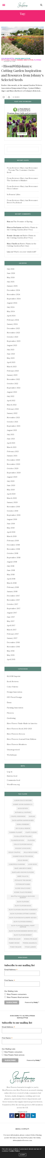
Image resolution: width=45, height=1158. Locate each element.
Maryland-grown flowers (23, 872)
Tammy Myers (14, 943)
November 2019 (13, 506)
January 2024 (12, 324)
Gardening (11, 718)
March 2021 (11, 447)
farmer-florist (15, 832)
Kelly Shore (23, 860)
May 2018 (10, 574)
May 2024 (11, 311)
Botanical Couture (23, 812)
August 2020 (12, 477)
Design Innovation (22, 58)
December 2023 (13, 328)
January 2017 (12, 638)
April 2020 (11, 494)
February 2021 (13, 451)
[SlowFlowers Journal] (22, 4)
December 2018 (13, 545)
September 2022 (13, 388)
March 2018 (11, 583)
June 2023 (11, 354)
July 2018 (10, 566)
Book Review (23, 808)
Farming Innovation (25, 60)
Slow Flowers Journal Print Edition (21, 739)
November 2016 (13, 647)
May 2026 (11, 277)
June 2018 (11, 570)
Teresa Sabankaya (30, 943)
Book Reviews (12, 681)
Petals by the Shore (23, 880)
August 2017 (12, 613)
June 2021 (11, 439)
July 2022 (10, 396)
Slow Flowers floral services (18, 997)
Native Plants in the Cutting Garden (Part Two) (22, 228)
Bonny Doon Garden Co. (22, 804)
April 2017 (11, 625)
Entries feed (12, 776)
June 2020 (11, 485)
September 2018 (13, 557)
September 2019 (13, 515)
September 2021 (13, 426)
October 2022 (12, 383)
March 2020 (12, 498)
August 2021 (12, 430)
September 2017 (13, 608)
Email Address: (10, 969)
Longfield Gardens (17, 864)
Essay (9, 702)
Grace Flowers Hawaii (23, 844)
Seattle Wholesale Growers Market (23, 897)
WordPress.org (13, 784)
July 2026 (10, 269)
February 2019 (13, 540)
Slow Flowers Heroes (16, 734)
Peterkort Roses (23, 884)
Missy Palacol (22, 876)
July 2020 (10, 481)
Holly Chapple (14, 852)
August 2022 (12, 392)
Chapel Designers (18, 816)
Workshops (12, 755)
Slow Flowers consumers (16, 994)
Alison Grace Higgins (23, 800)
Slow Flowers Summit (23, 935)
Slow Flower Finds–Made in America (22, 723)
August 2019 (12, 519)
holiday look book (22, 848)
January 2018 (12, 591)
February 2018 (13, 587)
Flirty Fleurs (31, 832)
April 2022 (11, 400)
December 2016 (13, 642)
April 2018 (11, 579)
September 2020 (14, 473)
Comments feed (13, 780)
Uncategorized (13, 749)
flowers (31, 840)
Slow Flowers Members (17, 744)
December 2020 (13, 460)
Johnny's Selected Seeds (23, 856)
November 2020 (13, 464)
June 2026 (11, 273)
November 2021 (13, 417)
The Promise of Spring (22, 221)
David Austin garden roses (23, 820)
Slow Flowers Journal (23, 921)
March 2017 (11, 630)
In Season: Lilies (13, 194)
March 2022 (11, 405)
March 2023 (11, 366)
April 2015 (11, 659)
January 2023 (12, 375)
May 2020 (11, 490)
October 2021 (12, 422)
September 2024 (13, 299)
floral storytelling (23, 836)
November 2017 (13, 600)
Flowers (37, 60)
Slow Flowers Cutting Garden (22, 913)
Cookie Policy (14, 1151)
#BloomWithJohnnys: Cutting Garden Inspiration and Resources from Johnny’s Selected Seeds (22, 73)
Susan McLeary (15, 939)
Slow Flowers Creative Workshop (23, 909)
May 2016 (10, 651)
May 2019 (10, 528)
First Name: (9, 980)
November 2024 (13, 294)
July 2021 (10, 434)
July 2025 (10, 282)
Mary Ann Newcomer (22, 868)
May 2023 (10, 358)
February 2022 (13, 409)
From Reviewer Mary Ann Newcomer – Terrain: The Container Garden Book (22, 170)
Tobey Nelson (15, 947)
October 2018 (12, 553)
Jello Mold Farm (30, 852)
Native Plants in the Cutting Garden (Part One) (21, 245)
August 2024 (12, 303)
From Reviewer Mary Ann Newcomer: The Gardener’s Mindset (22, 179)
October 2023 (12, 337)
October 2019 (12, 511)
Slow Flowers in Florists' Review (22, 917)
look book (32, 864)
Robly (36, 1002)
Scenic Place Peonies (22, 892)
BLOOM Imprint (13, 676)
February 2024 (13, 320)
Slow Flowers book (23, 906)
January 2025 (12, 286)
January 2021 (12, 456)
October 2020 (12, 468)
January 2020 (12, 502)
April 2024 (11, 316)
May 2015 (10, 655)
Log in (9, 772)
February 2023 (13, 371)
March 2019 (11, 536)
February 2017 (13, 634)
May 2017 (10, 621)
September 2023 (13, 341)
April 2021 (11, 443)
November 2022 (13, 379)
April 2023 (11, 362)
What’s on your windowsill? (24, 252)
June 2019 (11, 523)
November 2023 (13, 332)
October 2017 (12, 604)
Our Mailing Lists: (11, 991)
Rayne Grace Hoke (22, 888)
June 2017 (11, 617)
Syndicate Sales (30, 939)
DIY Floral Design (8, 60)
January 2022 (12, 413)
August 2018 (12, 562)
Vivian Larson (30, 947)
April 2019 (11, 532)
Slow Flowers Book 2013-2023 (19, 729)
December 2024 (13, 290)
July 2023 (10, 349)
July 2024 (10, 307)
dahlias (32, 816)
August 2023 (12, 345)
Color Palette (7, 58)
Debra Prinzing (23, 824)
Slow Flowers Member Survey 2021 (22, 931)
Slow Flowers (23, 902)
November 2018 (13, 549)
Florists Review (17, 840)
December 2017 (13, 596)
